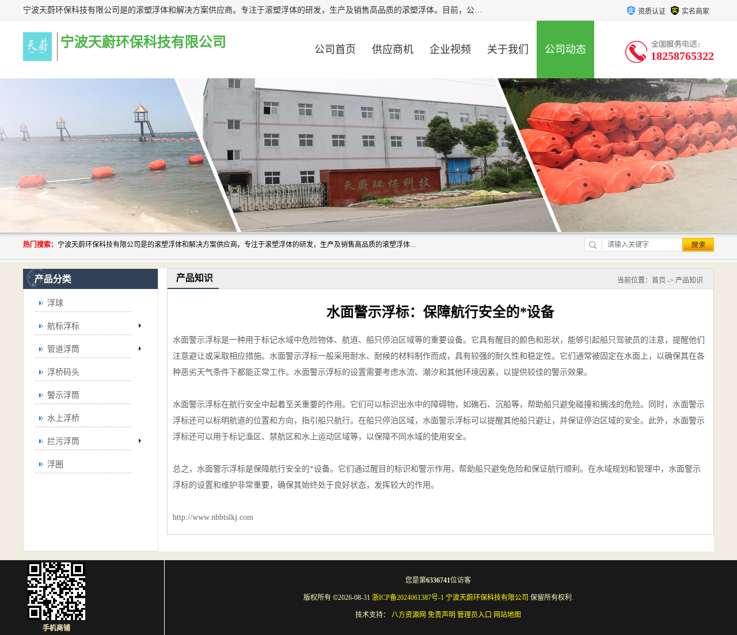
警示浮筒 (63, 395)
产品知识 (689, 280)
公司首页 (335, 49)
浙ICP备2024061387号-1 (408, 598)
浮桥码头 (63, 372)
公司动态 (565, 49)
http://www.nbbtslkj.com (213, 517)
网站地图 (507, 615)
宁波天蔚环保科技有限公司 (487, 598)
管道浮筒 (63, 349)
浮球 (55, 303)
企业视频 (450, 49)
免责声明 (441, 615)
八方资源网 (409, 615)
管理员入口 (474, 615)
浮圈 (55, 464)
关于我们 (508, 49)
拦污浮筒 (63, 441)
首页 (659, 280)
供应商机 (392, 49)
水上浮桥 (63, 418)
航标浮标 (63, 326)
